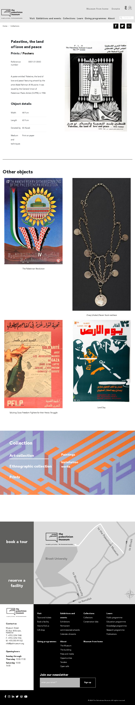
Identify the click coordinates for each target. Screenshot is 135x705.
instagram (9, 696)
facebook (5, 696)
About (63, 642)
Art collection (21, 456)
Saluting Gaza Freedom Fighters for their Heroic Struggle (33, 413)
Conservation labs (90, 622)
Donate (116, 9)
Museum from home (97, 9)
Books (65, 514)
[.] (121, 18)
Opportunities (66, 658)
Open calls (64, 666)
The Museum (65, 646)
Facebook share (115, 26)
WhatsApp (129, 26)
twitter (17, 696)
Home (5, 26)
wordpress (21, 696)
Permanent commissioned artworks (70, 628)
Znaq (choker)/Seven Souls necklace (101, 315)
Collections (15, 26)
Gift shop (41, 630)
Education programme (116, 622)
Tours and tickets (44, 618)
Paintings (68, 454)
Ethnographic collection (28, 467)
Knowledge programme (117, 626)
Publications (112, 634)
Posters (28, 53)
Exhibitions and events (67, 616)
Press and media (67, 654)
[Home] (11, 14)
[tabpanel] (89, 479)
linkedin (13, 696)
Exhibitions (65, 622)
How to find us (43, 626)
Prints (14, 477)
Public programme (114, 618)
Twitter (122, 26)
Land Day (101, 408)
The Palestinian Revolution (33, 269)
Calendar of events (68, 634)
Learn (109, 614)
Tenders (63, 662)
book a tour (17, 542)
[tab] (29, 456)
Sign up (87, 683)
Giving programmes (95, 19)
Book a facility (43, 622)
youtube (25, 696)
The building (65, 650)
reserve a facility (16, 583)
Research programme (115, 630)
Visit (39, 614)
